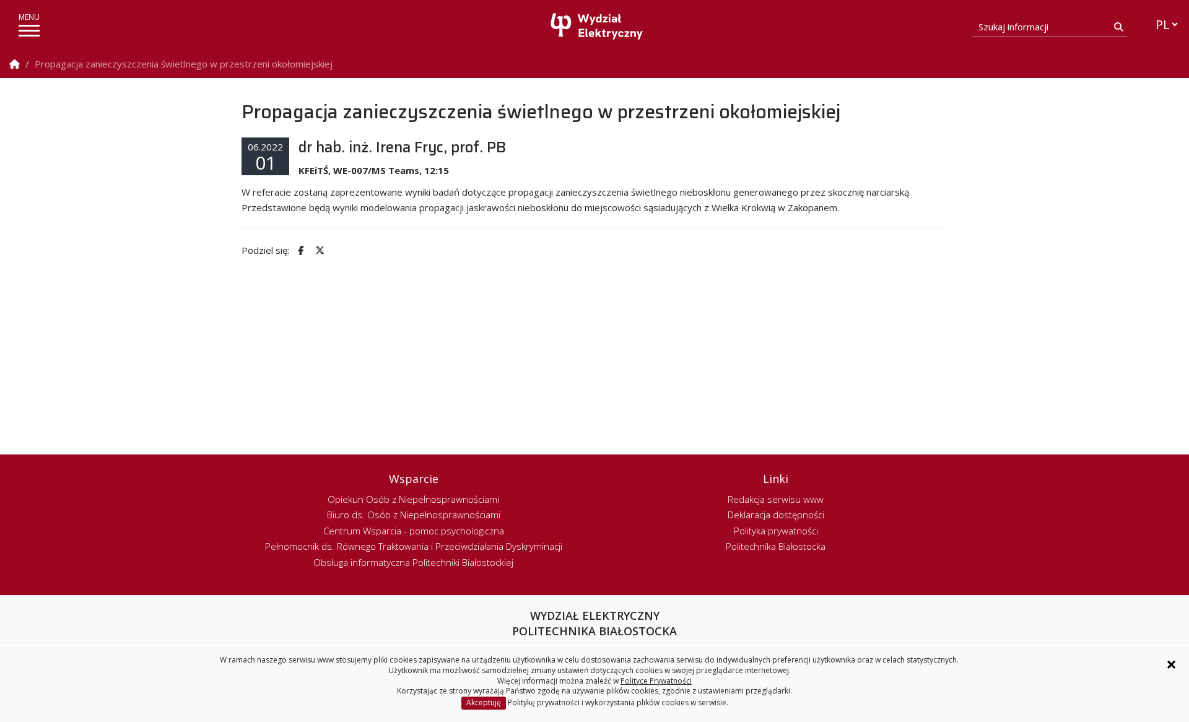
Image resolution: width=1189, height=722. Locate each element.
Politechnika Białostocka (775, 546)
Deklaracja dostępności (776, 514)
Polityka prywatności (776, 530)
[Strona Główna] (14, 64)
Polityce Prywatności (656, 681)
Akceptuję (483, 702)
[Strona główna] (598, 26)
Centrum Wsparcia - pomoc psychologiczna (413, 530)
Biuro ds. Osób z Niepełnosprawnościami (413, 514)
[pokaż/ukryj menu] (29, 31)
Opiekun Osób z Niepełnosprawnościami (413, 499)
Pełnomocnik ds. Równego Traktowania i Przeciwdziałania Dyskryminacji (413, 546)
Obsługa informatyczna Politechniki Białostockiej (413, 562)
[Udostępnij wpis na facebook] (299, 250)
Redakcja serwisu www (776, 499)
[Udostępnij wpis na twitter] (318, 250)
